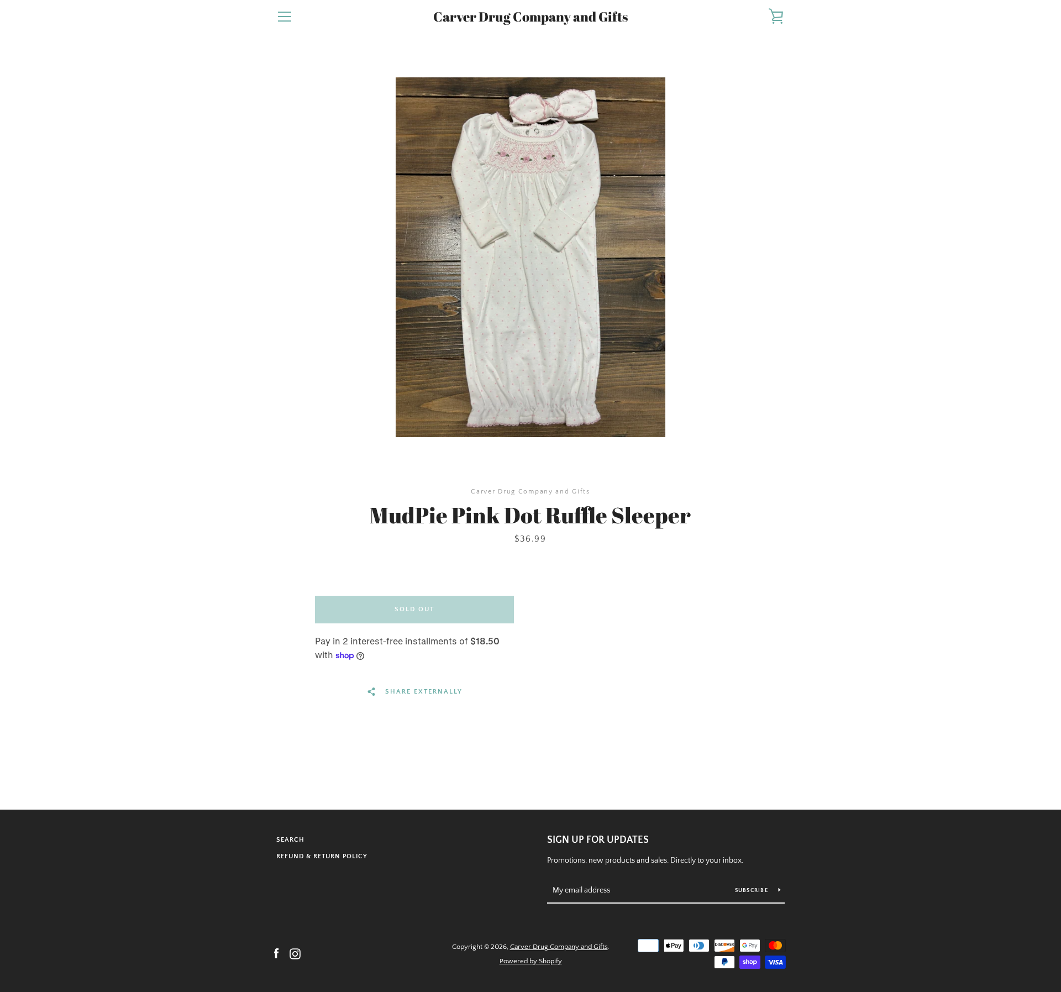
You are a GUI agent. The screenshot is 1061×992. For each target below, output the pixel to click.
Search (290, 839)
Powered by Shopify (531, 961)
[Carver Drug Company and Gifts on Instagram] (295, 953)
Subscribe (752, 891)
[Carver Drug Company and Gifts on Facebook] (276, 953)
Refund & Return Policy (321, 856)
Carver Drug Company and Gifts (530, 17)
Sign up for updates (598, 840)
